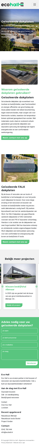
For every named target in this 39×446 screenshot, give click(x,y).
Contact (4, 402)
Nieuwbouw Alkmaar (9, 416)
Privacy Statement (7, 442)
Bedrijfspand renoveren (10, 398)
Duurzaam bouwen (8, 392)
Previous (2, 287)
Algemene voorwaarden (26, 440)
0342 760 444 (6, 429)
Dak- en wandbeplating (10, 395)
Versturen (31, 363)
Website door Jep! (19, 442)
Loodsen (4, 408)
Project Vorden (7, 421)
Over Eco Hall (6, 405)
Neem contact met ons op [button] (15, 138)
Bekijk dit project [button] (13, 305)
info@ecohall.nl (7, 432)
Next (36, 287)
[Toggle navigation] (35, 4)
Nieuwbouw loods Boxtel (10, 419)
